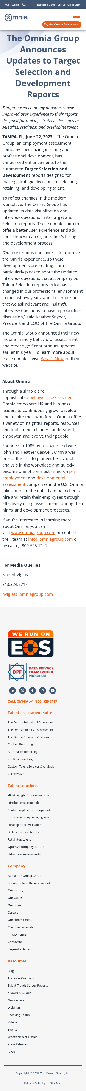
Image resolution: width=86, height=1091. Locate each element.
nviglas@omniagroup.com (27, 594)
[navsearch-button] (24, 4)
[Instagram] (42, 690)
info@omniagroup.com (50, 539)
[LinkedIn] (12, 690)
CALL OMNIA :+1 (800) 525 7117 (32, 701)
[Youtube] (52, 690)
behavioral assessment (51, 397)
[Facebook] (32, 690)
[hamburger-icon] (76, 17)
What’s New (52, 358)
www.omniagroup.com (33, 532)
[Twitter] (22, 690)
